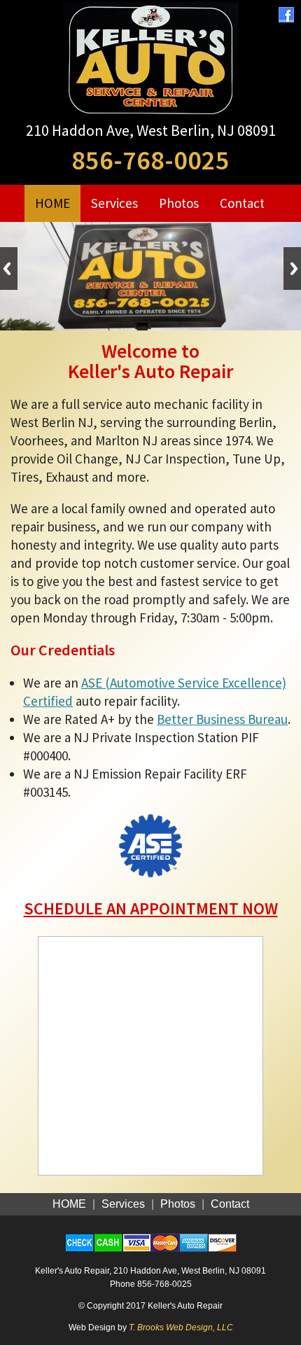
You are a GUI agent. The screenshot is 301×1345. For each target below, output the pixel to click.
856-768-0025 (150, 160)
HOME (52, 203)
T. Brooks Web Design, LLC (181, 1327)
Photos (179, 203)
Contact (242, 203)
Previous (9, 268)
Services (114, 203)
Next (292, 268)
